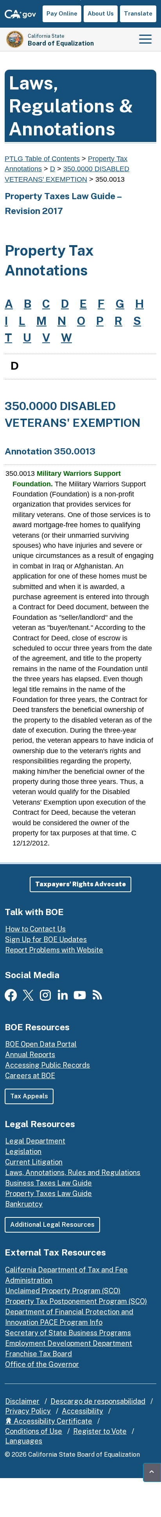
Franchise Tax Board (38, 1354)
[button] (80, 884)
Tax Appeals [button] (29, 1096)
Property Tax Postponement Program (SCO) (76, 1301)
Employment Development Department (68, 1343)
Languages (23, 1441)
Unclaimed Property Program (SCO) (62, 1291)
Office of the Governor (42, 1364)
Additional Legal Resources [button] (52, 1224)
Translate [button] (138, 13)
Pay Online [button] (62, 13)
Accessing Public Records (47, 1065)
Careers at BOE (30, 1076)
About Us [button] (101, 13)
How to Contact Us (35, 929)
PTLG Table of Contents (42, 159)
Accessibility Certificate (52, 1421)
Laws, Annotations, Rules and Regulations (72, 1172)
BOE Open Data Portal (41, 1044)
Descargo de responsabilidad (97, 1401)
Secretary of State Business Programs (68, 1333)
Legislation (23, 1151)
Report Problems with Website (54, 950)
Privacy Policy (28, 1411)
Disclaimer (22, 1401)
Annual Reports (30, 1055)
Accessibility (82, 1411)
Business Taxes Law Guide (48, 1183)
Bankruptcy (24, 1204)
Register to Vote (100, 1431)
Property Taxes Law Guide (48, 1193)
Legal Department (35, 1141)
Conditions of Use (33, 1431)
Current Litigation (34, 1162)
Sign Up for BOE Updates (46, 939)
